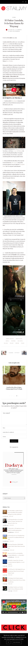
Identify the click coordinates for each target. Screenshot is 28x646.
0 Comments (19, 29)
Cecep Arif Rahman (17, 151)
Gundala (7, 340)
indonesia (13, 340)
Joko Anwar (14, 162)
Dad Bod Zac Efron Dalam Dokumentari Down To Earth (14, 388)
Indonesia (7, 43)
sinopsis (17, 343)
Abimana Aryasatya (19, 149)
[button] (9, 395)
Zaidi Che (12, 29)
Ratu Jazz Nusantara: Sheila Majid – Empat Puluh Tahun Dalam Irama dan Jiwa (16, 546)
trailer (22, 343)
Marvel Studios (9, 61)
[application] (14, 606)
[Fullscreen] (25, 612)
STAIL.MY (11, 516)
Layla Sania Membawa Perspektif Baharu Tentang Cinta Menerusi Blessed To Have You (15, 521)
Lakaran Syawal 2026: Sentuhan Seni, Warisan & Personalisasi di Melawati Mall (16, 537)
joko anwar (20, 340)
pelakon (11, 343)
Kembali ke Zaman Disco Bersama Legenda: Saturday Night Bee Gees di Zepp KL (16, 562)
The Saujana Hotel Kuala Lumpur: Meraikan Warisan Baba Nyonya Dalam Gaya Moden (16, 580)
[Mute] (22, 612)
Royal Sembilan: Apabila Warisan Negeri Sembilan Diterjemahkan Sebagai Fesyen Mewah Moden (15, 512)
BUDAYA (14, 17)
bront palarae (19, 338)
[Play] (3, 612)
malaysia (6, 343)
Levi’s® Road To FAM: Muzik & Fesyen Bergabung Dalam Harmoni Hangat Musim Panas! (16, 571)
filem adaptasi (14, 101)
